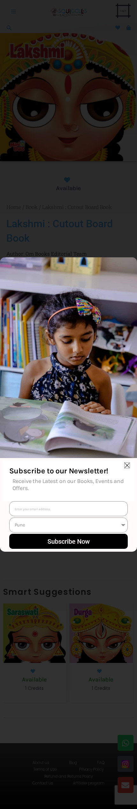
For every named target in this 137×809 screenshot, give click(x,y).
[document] (68, 404)
